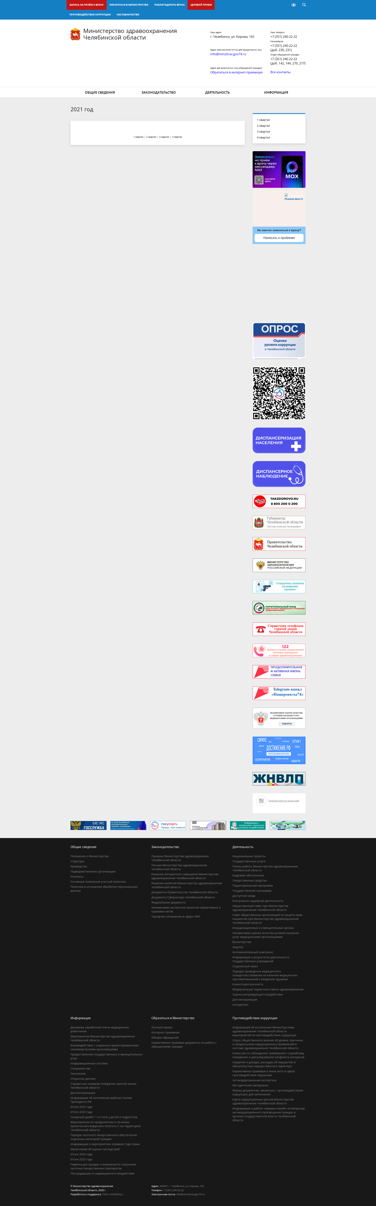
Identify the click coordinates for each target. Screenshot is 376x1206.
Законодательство (159, 92)
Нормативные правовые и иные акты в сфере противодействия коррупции (263, 1073)
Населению (78, 1073)
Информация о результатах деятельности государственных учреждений (260, 959)
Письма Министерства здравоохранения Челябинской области (179, 867)
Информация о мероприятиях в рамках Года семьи (105, 1144)
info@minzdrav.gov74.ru (190, 1194)
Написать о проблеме (279, 238)
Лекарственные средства (249, 880)
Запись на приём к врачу (87, 4)
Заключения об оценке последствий (95, 1149)
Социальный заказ (245, 966)
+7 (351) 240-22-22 (283, 36)
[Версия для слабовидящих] (293, 5)
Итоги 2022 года (81, 1107)
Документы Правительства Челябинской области (184, 892)
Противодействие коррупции (90, 14)
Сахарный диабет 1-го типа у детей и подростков (103, 1117)
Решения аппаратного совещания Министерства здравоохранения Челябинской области (184, 876)
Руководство (78, 866)
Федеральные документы (168, 902)
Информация (276, 92)
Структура (77, 861)
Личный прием (161, 1027)
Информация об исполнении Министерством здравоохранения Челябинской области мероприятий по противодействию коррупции (264, 1031)
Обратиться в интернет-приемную (236, 72)
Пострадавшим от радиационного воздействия (102, 1173)
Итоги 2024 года (81, 1154)
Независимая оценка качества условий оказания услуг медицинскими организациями (265, 935)
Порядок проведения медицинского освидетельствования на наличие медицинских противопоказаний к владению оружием (264, 975)
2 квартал (263, 125)
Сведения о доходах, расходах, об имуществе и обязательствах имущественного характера (264, 1064)
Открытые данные (83, 1078)
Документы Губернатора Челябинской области (183, 897)
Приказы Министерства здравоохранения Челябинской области (180, 858)
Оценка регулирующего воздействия (257, 994)
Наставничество (128, 14)
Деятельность (217, 92)
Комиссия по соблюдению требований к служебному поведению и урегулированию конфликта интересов (268, 1055)
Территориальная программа (252, 885)
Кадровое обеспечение (248, 875)
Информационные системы (89, 1063)
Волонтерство (241, 942)
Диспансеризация (244, 999)
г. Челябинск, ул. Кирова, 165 (232, 36)
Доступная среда (243, 896)
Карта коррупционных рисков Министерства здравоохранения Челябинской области (263, 1101)
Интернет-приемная (165, 1032)
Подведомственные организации (93, 871)
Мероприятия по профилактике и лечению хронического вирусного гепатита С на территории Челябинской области (105, 1126)
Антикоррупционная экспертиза (254, 1080)
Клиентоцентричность (247, 984)
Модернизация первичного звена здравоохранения (268, 989)
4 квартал (263, 137)
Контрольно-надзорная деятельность (257, 901)
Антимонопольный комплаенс (252, 952)
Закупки (237, 947)
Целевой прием (201, 4)
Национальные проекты (248, 856)
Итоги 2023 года (81, 1112)
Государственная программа (251, 890)
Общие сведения (100, 92)
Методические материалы (250, 1085)
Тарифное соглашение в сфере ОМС (176, 916)
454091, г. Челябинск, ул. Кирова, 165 (182, 1186)
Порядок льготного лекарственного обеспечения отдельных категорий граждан (103, 1137)
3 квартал (263, 131)
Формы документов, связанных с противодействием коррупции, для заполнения (267, 1092)
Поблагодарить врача (169, 4)
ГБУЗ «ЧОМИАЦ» (112, 1194)
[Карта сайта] (283, 5)
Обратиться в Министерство (128, 4)
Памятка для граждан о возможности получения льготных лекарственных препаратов (103, 1166)
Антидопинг (240, 1004)
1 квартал (263, 120)
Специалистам (80, 1068)
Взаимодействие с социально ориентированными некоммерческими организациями (104, 1047)
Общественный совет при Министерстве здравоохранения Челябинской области (260, 908)
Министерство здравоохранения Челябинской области (130, 34)
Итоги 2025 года (81, 1159)
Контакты (76, 876)
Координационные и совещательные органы (263, 928)
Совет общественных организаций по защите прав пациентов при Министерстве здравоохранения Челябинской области (267, 919)
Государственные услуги (249, 861)
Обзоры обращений (165, 1037)
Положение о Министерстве (89, 856)
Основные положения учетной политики (98, 881)
